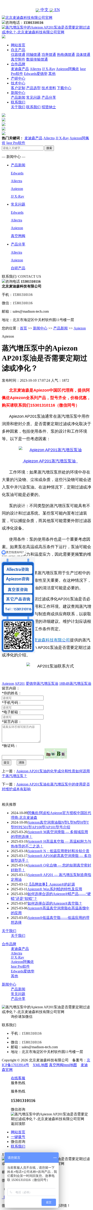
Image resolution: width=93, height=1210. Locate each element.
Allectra (35, 69)
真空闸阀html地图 (63, 1065)
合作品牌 (18, 64)
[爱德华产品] (3, 134)
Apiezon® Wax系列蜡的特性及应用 (54, 889)
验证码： (10, 746)
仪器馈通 (18, 54)
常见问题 (33, 97)
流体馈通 (83, 54)
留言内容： (12, 722)
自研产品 (18, 268)
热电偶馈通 (66, 54)
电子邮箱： (12, 712)
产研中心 (18, 78)
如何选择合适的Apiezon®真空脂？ (55, 903)
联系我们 (18, 102)
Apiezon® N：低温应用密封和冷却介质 (58, 851)
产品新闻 (18, 97)
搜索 (49, 148)
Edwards (17, 173)
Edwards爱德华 (35, 74)
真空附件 (18, 59)
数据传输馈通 (37, 59)
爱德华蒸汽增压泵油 (42, 683)
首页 (23, 328)
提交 (6, 762)
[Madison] (3, 116)
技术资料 (49, 88)
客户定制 (18, 88)
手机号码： (12, 702)
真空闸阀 (18, 236)
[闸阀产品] (3, 129)
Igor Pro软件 (15, 143)
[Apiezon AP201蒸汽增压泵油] (50, 450)
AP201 (20, 683)
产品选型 (33, 88)
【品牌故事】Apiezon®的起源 (51, 884)
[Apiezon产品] (3, 125)
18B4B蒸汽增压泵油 (75, 683)
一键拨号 (18, 1137)
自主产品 (18, 50)
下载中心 (64, 88)
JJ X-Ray (48, 69)
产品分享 (49, 97)
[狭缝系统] (3, 120)
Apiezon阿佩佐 (67, 69)
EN (56, 9)
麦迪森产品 (20, 69)
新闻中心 (18, 93)
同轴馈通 (33, 54)
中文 (44, 9)
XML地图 (40, 1065)
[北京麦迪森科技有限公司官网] (27, 18)
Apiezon (17, 189)
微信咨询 (18, 1142)
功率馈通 (49, 54)
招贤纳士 (49, 107)
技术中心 (18, 83)
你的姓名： (12, 693)
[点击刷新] (55, 753)
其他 (52, 74)
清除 (21, 762)
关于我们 (18, 107)
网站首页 (18, 45)
